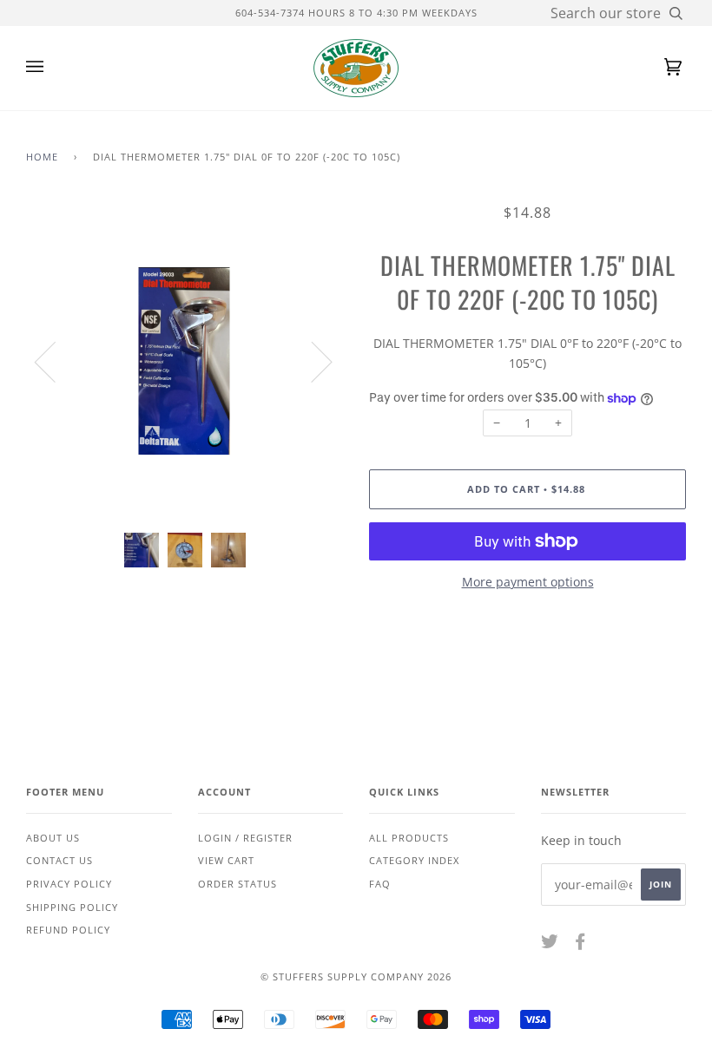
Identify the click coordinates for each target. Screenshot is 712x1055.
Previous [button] (55, 361)
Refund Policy (68, 929)
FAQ (380, 883)
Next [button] (311, 361)
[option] (184, 361)
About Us (53, 837)
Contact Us (59, 860)
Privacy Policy (69, 883)
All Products (409, 837)
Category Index (414, 860)
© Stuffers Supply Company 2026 (356, 976)
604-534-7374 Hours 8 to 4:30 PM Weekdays (356, 12)
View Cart (226, 860)
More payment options (528, 581)
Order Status (237, 883)
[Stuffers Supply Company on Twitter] (550, 944)
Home (42, 156)
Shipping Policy (72, 907)
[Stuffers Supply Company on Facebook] (580, 944)
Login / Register (245, 837)
